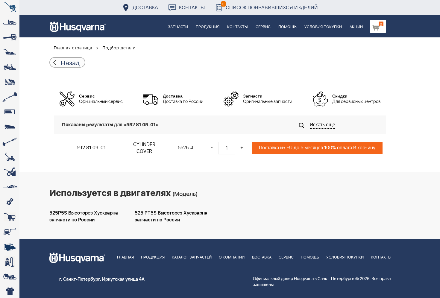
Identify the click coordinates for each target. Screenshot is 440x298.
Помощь (287, 27)
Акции (356, 27)
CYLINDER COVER (144, 148)
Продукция (207, 27)
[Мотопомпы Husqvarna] (9, 246)
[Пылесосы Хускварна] (9, 261)
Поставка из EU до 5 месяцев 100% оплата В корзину (317, 147)
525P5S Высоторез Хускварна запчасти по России (83, 216)
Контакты (192, 7)
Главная (125, 257)
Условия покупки (323, 27)
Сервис (263, 27)
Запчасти (178, 27)
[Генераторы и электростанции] (9, 216)
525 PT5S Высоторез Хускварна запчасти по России (171, 216)
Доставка (145, 7)
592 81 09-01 (91, 147)
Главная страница (73, 48)
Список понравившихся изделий (270, 5)
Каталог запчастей (192, 257)
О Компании (232, 257)
